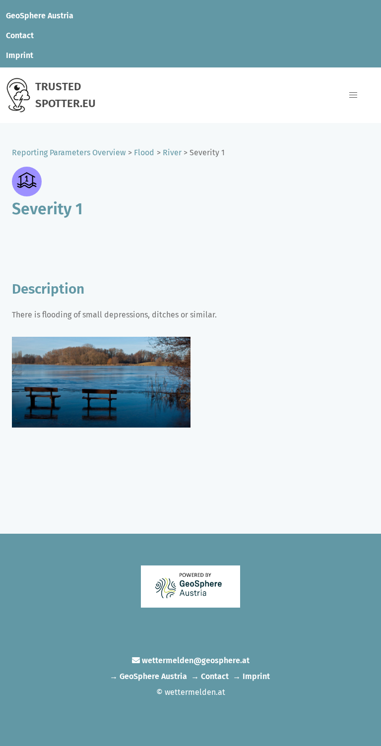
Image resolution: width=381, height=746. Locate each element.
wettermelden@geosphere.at (196, 660)
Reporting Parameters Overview (69, 152)
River (172, 152)
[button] (353, 95)
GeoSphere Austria (39, 15)
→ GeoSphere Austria (148, 676)
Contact (20, 35)
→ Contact (210, 676)
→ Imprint (251, 676)
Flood (144, 152)
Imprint (19, 55)
